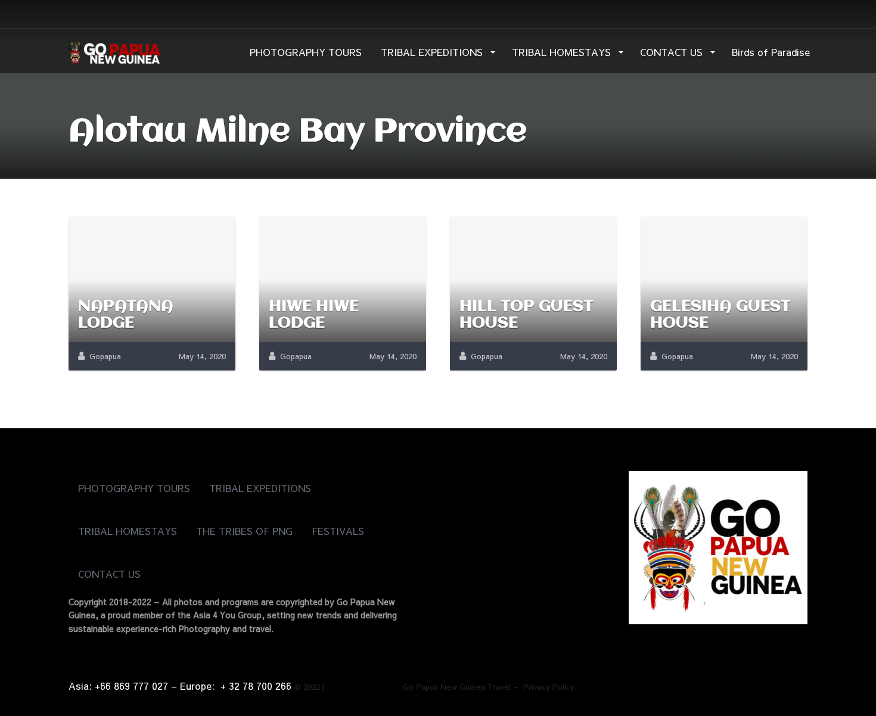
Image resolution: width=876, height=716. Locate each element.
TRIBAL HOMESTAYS (563, 51)
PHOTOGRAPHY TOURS (306, 51)
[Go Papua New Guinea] (114, 50)
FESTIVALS (338, 530)
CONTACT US (673, 51)
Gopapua (105, 356)
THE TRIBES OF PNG (244, 530)
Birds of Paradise (771, 51)
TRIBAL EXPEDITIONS (433, 51)
